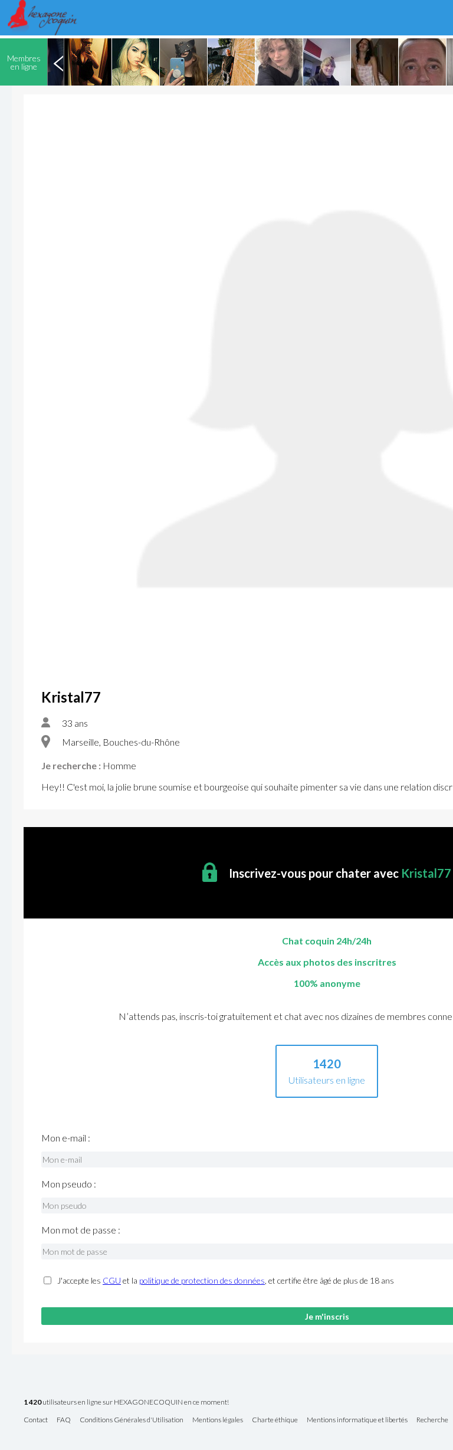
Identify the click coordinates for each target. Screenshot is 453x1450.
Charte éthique (275, 1420)
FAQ (64, 1420)
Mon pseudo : (68, 1184)
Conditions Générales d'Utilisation (131, 1420)
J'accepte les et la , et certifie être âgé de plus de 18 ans (225, 1281)
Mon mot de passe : (80, 1230)
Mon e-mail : (65, 1138)
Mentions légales (217, 1420)
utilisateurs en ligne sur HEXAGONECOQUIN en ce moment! (126, 1402)
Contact (36, 1420)
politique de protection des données (202, 1280)
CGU (112, 1280)
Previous (58, 62)
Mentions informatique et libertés (357, 1420)
